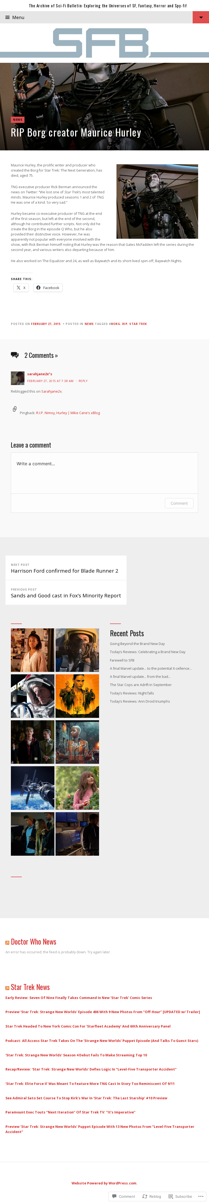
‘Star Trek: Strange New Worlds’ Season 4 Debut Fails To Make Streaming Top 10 (76, 1055)
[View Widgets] (201, 17)
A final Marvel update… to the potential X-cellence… (151, 668)
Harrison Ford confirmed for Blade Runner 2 (64, 568)
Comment (179, 503)
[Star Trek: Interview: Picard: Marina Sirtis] (77, 788)
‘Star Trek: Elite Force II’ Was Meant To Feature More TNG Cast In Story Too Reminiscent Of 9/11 (90, 1083)
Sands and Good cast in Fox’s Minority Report (66, 593)
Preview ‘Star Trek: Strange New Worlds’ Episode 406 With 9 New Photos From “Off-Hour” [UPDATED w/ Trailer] (102, 1011)
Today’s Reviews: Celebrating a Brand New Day (147, 651)
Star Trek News (30, 987)
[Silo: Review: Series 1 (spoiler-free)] (77, 696)
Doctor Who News (33, 941)
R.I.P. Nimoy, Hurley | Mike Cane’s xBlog (68, 412)
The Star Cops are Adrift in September (141, 684)
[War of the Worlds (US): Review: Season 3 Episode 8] (77, 834)
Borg (115, 324)
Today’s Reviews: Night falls (132, 693)
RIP (125, 324)
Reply (83, 381)
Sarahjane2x (51, 391)
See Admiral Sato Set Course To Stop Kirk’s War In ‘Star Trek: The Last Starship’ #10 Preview (86, 1098)
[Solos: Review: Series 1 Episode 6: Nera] (32, 650)
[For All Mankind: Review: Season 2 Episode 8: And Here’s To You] (77, 650)
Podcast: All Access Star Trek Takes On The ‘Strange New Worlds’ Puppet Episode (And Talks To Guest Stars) (101, 1040)
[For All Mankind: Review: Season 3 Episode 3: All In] (32, 788)
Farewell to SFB (122, 660)
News (17, 120)
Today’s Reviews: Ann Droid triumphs (140, 701)
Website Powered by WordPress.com (104, 1183)
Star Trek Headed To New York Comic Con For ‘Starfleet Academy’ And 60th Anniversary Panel (88, 1026)
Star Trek (138, 324)
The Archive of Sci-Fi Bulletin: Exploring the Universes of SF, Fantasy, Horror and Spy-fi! (108, 5)
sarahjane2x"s (39, 373)
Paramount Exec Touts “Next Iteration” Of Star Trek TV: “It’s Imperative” (70, 1112)
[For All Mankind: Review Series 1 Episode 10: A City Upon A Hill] (32, 696)
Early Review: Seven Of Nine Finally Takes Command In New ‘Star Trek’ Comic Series (78, 997)
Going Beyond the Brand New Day (137, 643)
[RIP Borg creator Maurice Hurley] (104, 107)
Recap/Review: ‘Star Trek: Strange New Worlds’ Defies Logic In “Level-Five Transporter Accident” (91, 1069)
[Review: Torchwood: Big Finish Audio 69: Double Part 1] (77, 742)
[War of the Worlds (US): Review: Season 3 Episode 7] (32, 834)
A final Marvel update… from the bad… (140, 676)
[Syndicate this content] (7, 941)
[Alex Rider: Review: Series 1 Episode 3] (32, 742)
